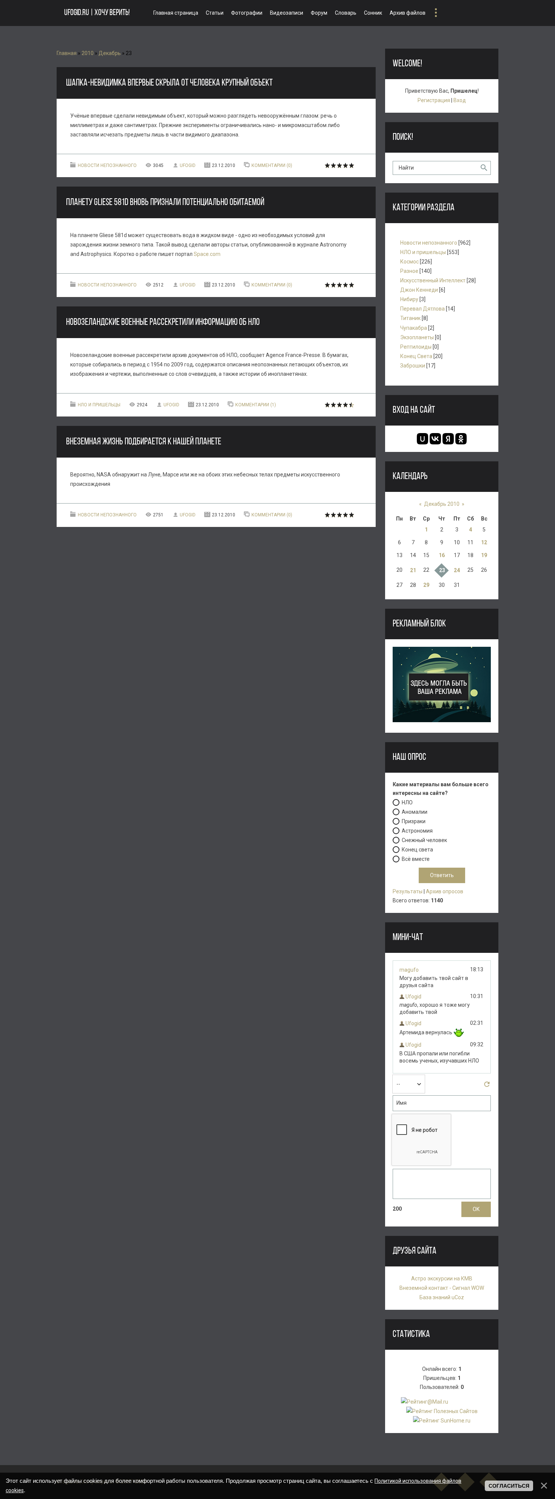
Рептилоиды (416, 347)
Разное (409, 271)
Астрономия (417, 831)
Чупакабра (413, 328)
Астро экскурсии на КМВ (441, 1278)
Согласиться (509, 1486)
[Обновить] (487, 1086)
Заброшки (412, 366)
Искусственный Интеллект (433, 280)
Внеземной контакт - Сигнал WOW (441, 1288)
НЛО (407, 802)
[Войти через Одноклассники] (461, 438)
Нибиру (409, 299)
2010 (88, 53)
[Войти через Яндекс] (448, 438)
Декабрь (110, 53)
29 (426, 585)
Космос (409, 262)
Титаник (410, 318)
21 (413, 570)
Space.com (207, 254)
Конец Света (416, 356)
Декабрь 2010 (441, 504)
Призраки (414, 821)
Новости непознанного (107, 165)
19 (484, 555)
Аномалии (414, 812)
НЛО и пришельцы (99, 404)
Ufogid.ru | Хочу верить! (97, 13)
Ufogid (188, 165)
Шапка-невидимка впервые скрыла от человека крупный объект (169, 83)
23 (442, 570)
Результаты (407, 891)
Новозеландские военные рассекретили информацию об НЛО (163, 322)
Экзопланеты (417, 337)
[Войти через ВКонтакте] (435, 438)
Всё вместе (416, 859)
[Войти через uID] (422, 438)
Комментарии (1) (255, 404)
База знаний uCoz (441, 1297)
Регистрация (434, 100)
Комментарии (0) (271, 165)
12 (484, 542)
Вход (459, 100)
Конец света (417, 850)
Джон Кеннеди (419, 290)
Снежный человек (424, 840)
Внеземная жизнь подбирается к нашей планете (143, 442)
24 (457, 570)
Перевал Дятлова (422, 309)
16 (442, 555)
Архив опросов (444, 891)
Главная (67, 53)
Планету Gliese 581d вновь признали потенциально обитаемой (165, 202)
